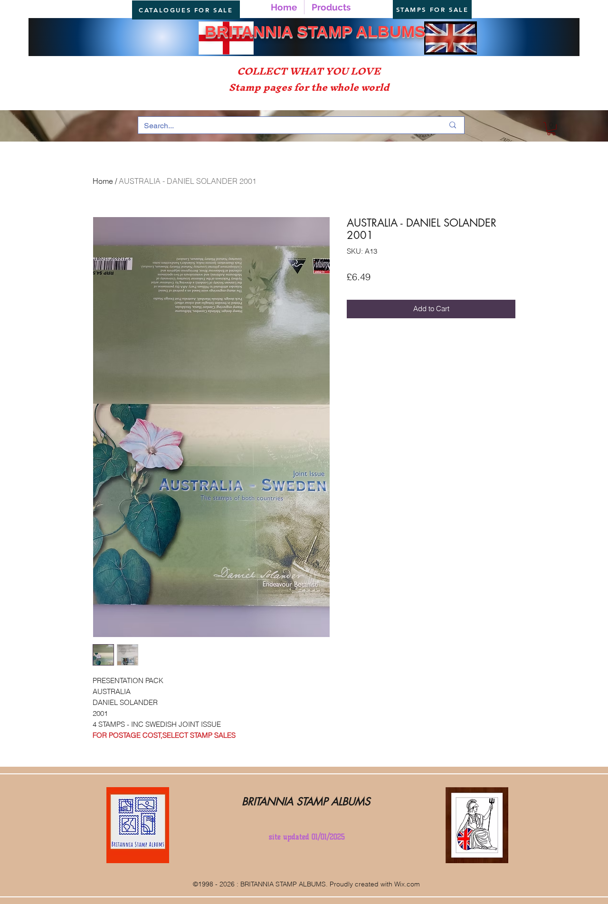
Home (103, 181)
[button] (551, 128)
